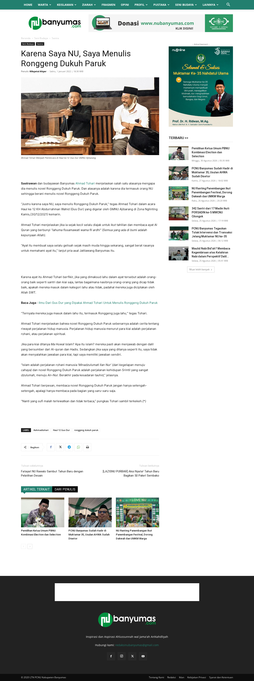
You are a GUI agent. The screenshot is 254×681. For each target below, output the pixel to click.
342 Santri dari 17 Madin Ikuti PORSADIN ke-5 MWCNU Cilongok (210, 212)
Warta (43, 5)
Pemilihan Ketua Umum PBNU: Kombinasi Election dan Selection (211, 152)
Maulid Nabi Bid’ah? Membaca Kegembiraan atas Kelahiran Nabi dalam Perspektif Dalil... (211, 252)
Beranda (26, 38)
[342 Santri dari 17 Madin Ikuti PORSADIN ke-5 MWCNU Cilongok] (179, 213)
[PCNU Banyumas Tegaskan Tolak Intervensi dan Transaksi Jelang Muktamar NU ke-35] (179, 233)
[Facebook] (51, 447)
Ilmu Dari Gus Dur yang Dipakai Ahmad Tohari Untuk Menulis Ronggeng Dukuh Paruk (98, 303)
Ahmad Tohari (85, 183)
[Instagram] (122, 656)
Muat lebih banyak (199, 269)
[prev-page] (23, 546)
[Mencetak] (87, 447)
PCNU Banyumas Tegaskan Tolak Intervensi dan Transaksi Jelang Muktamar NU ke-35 (212, 232)
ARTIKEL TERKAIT (36, 489)
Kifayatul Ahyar (38, 71)
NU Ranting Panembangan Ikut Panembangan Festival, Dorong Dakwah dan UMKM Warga (134, 534)
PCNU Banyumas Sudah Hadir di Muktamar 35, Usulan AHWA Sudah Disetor (89, 534)
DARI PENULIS (65, 489)
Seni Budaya (184, 5)
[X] (60, 447)
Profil (139, 5)
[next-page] (29, 546)
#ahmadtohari (41, 430)
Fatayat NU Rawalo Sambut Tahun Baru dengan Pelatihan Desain (52, 473)
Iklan (181, 677)
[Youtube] (143, 656)
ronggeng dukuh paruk (86, 430)
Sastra (40, 43)
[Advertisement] (90, 171)
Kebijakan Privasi (196, 677)
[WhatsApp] (78, 447)
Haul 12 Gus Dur (61, 430)
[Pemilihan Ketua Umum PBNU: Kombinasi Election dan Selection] (42, 512)
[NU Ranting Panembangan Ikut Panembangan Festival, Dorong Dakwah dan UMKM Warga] (137, 512)
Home (28, 5)
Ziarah (87, 5)
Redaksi (171, 677)
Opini (125, 5)
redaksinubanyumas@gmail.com (137, 645)
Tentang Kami (156, 677)
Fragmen (108, 5)
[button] (228, 5)
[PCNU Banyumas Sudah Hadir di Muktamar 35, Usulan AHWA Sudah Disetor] (90, 512)
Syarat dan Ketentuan (221, 677)
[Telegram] (69, 447)
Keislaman (65, 5)
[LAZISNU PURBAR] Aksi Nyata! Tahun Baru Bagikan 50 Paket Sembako (131, 473)
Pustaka (159, 5)
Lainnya (209, 5)
